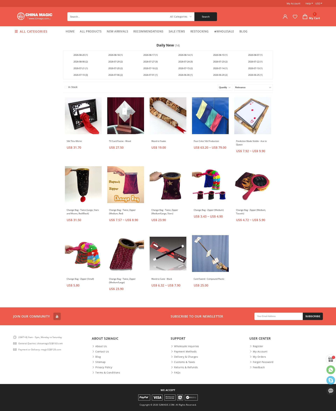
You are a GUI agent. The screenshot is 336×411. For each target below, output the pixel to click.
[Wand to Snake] (168, 115)
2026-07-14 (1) (220, 68)
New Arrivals (117, 31)
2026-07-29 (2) (115, 61)
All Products (91, 31)
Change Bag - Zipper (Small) (80, 278)
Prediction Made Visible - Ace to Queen (251, 143)
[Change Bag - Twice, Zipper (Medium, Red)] (125, 184)
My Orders (259, 356)
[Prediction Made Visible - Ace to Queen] (252, 115)
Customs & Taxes (184, 362)
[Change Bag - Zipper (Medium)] (210, 184)
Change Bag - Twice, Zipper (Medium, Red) (122, 211)
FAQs (177, 372)
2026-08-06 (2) (81, 61)
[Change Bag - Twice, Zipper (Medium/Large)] (125, 253)
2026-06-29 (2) (220, 74)
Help (308, 3)
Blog (243, 31)
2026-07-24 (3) (185, 61)
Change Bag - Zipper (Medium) (209, 209)
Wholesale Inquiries (186, 346)
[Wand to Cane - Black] (168, 253)
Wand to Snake (158, 141)
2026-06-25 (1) (255, 74)
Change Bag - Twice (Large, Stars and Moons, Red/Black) (83, 211)
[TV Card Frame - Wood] (125, 115)
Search (206, 16)
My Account (293, 3)
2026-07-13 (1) (255, 68)
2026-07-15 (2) (185, 68)
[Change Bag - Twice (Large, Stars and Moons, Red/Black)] (83, 184)
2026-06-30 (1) (185, 74)
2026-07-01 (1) (150, 74)
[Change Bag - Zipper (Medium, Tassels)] (252, 184)
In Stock (72, 87)
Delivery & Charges (186, 356)
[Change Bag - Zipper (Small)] (83, 253)
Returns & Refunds (186, 367)
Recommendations (148, 31)
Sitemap (100, 362)
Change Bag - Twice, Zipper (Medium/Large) (122, 280)
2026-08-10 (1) (220, 54)
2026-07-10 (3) (81, 74)
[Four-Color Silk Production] (210, 115)
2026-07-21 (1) (81, 68)
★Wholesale (224, 31)
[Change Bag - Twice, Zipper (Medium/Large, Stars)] (168, 184)
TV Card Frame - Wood (120, 141)
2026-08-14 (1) (185, 54)
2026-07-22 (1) (255, 61)
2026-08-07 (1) (255, 54)
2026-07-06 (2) (115, 74)
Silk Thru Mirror (74, 141)
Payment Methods (185, 351)
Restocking (199, 31)
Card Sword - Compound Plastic (209, 278)
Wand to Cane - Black (161, 278)
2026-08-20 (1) (81, 54)
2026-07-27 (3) (150, 61)
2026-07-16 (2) (150, 68)
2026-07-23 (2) (220, 61)
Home (70, 31)
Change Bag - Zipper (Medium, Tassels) (251, 211)
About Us (101, 346)
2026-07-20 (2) (115, 68)
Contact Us (102, 351)
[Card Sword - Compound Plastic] (210, 253)
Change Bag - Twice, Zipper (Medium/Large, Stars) (164, 211)
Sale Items (177, 31)
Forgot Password (263, 362)
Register (258, 346)
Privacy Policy (103, 367)
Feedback (259, 367)
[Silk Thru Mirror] (83, 115)
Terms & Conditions (107, 372)
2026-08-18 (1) (115, 54)
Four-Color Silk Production (206, 141)
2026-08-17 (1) (150, 54)
